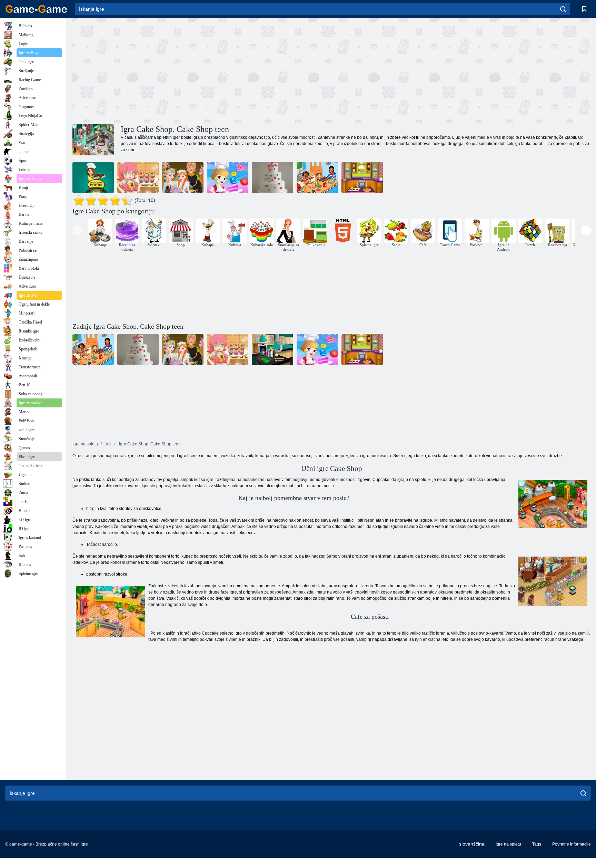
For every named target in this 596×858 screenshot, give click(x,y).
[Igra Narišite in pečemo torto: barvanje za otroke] (272, 177)
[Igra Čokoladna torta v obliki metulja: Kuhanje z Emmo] (93, 177)
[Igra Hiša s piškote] (227, 177)
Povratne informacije (571, 844)
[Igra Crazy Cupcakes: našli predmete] (317, 177)
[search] (563, 9)
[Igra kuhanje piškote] (362, 177)
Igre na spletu (508, 844)
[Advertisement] (202, 70)
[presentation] (77, 230)
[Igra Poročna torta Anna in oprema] (182, 177)
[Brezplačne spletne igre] (36, 9)
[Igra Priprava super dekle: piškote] (138, 177)
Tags (536, 844)
